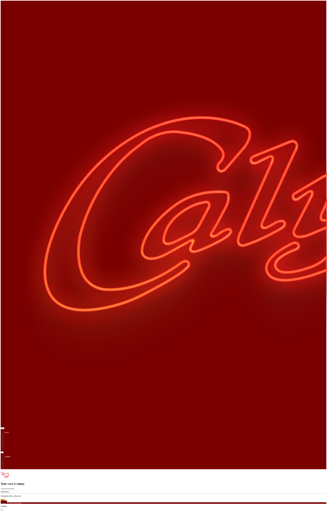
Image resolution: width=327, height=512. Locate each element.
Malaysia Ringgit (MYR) (11, 441)
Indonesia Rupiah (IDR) (10, 438)
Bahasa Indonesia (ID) (10, 466)
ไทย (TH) (7, 460)
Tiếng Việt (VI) (8, 463)
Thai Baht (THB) (8, 444)
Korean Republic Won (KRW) (12, 440)
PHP (2, 428)
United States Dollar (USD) (11, 446)
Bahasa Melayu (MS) (10, 465)
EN (2, 452)
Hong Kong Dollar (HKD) (11, 437)
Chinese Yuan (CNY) (10, 435)
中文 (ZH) (7, 462)
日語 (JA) (7, 468)
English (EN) (7, 458)
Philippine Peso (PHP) (10, 443)
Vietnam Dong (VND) (10, 447)
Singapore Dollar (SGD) (10, 434)
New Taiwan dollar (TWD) (11, 449)
